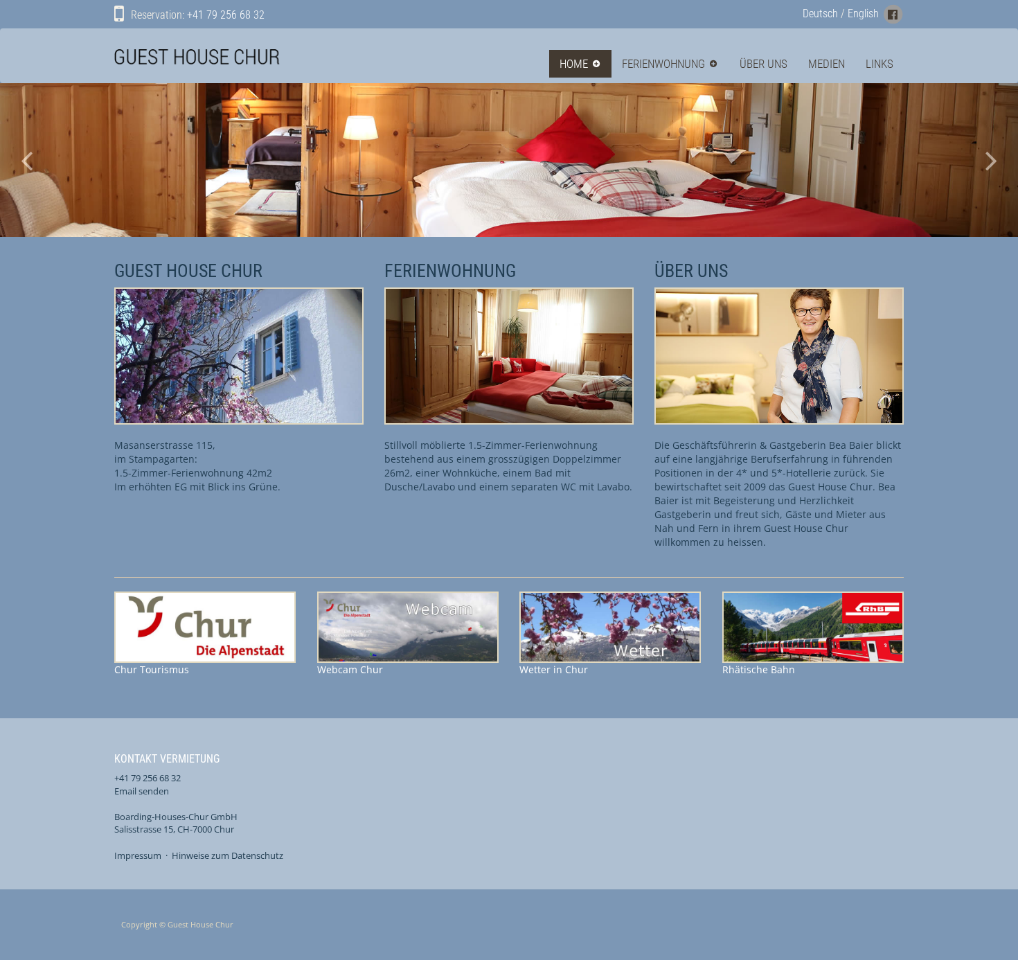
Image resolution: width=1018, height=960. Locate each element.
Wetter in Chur (571, 651)
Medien (826, 64)
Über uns (763, 64)
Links (879, 64)
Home (574, 64)
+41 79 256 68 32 (226, 14)
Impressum (137, 855)
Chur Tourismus (166, 651)
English (863, 13)
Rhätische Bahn (774, 651)
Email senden (141, 791)
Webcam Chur (350, 669)
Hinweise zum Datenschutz (227, 855)
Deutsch (820, 13)
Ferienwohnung (663, 64)
